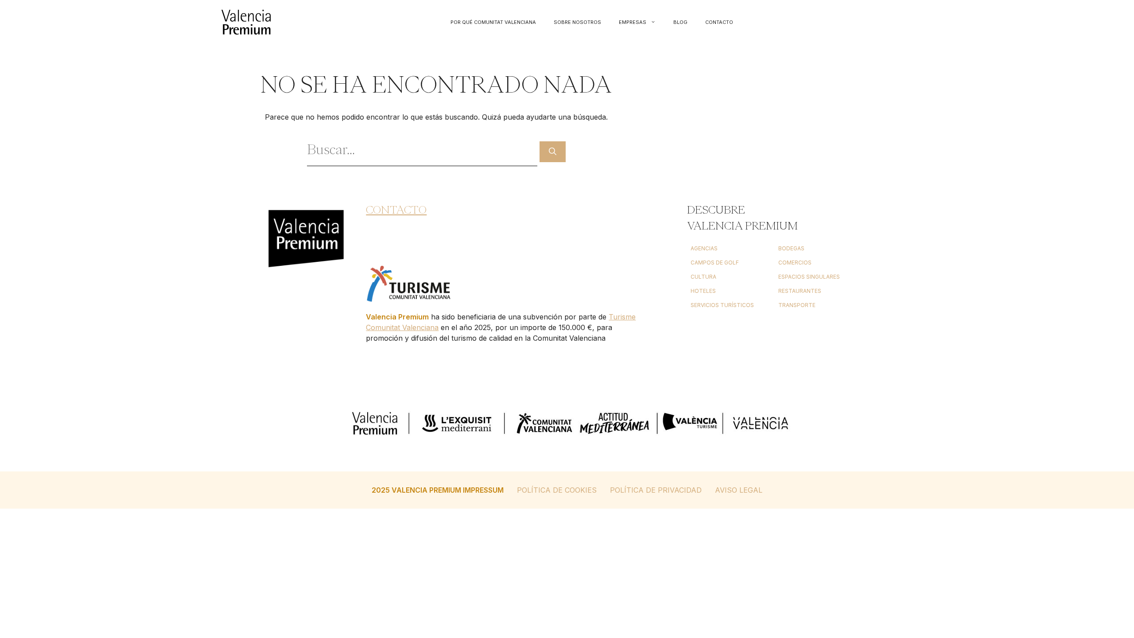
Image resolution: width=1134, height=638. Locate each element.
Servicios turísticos (722, 305)
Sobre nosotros (577, 22)
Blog (680, 22)
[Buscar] (553, 152)
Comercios (795, 262)
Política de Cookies (557, 490)
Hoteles (703, 291)
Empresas (632, 22)
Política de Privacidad (656, 490)
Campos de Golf (715, 262)
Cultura (703, 276)
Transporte (797, 305)
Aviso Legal (738, 490)
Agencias (704, 248)
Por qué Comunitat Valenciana (493, 22)
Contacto (719, 22)
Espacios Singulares (809, 276)
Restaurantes (799, 291)
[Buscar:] (423, 151)
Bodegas (791, 248)
